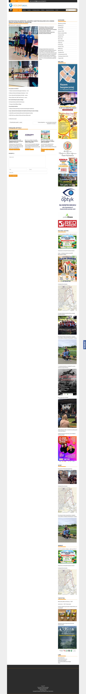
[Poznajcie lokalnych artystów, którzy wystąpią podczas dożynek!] (67, 325)
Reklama (42, 10)
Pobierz (59, 42)
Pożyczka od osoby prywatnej (43, 687)
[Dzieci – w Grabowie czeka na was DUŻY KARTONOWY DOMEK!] (67, 269)
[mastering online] (67, 111)
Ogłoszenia (31, 149)
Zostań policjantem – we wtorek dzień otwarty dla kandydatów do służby (47, 123)
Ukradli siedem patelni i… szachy (16, 122)
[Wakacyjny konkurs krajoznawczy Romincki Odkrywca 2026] (67, 639)
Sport (20, 10)
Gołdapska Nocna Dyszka (62, 284)
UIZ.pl (59, 662)
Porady (59, 46)
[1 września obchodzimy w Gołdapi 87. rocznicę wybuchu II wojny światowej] (67, 382)
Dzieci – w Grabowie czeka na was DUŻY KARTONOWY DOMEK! (65, 254)
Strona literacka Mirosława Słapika (64, 661)
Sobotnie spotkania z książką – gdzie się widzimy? (67, 234)
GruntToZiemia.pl (61, 657)
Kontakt (57, 10)
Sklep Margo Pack (43, 689)
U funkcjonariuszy (17, 149)
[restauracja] (67, 186)
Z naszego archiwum (35, 10)
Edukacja (59, 25)
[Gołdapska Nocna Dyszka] (67, 298)
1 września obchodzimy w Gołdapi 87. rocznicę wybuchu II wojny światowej (66, 367)
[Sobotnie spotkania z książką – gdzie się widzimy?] (67, 242)
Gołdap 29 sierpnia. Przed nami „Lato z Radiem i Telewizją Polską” (67, 434)
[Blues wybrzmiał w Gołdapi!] (67, 413)
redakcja (19, 25)
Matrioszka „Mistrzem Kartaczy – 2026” (65, 601)
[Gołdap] (10, 9)
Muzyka (59, 36)
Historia (59, 29)
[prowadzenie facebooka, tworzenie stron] (67, 227)
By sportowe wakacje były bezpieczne (65, 468)
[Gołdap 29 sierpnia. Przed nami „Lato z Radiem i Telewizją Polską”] (67, 449)
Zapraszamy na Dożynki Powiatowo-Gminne (66, 250)
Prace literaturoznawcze (62, 659)
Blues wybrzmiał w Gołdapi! (63, 397)
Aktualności (15, 10)
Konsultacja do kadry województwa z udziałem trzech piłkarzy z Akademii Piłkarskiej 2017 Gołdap (67, 337)
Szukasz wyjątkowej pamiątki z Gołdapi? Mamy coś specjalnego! (67, 607)
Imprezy (24, 10)
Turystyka (29, 10)
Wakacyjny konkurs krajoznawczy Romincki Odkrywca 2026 (66, 624)
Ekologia (59, 27)
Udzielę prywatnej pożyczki (43, 688)
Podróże (59, 44)
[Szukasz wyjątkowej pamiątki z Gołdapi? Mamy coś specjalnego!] (67, 615)
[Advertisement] (56, 5)
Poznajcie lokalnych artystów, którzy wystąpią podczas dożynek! (66, 314)
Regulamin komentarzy (50, 10)
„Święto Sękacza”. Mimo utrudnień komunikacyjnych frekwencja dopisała (67, 430)
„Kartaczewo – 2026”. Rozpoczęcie (64, 604)
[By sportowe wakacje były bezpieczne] (67, 477)
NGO (59, 38)
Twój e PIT (43, 686)
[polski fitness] (67, 219)
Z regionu (60, 58)
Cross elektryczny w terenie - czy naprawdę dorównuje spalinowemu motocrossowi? (40, 1)
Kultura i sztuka (51, 149)
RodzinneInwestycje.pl (62, 660)
